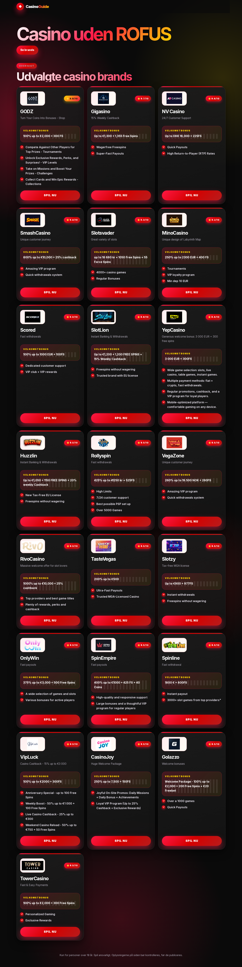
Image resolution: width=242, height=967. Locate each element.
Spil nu (50, 195)
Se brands (27, 50)
